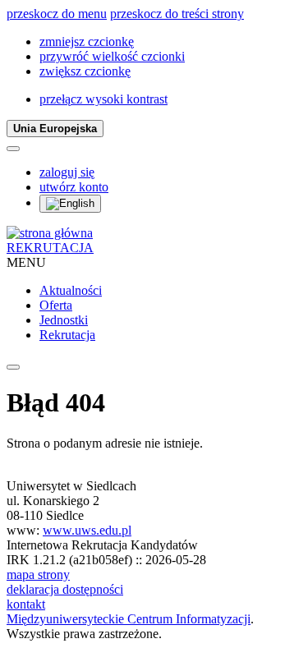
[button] (86, 41)
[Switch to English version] (70, 204)
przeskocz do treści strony (177, 14)
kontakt (26, 604)
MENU (26, 262)
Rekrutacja (67, 335)
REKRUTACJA (50, 248)
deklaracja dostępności (65, 589)
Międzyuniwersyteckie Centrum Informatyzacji (129, 619)
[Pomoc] (13, 148)
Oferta (55, 305)
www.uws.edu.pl (87, 530)
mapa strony (38, 574)
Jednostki (63, 320)
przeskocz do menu (57, 14)
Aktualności (70, 290)
